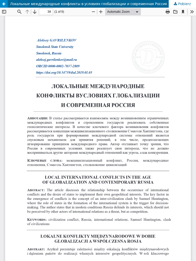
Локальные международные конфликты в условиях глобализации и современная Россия (88, 3)
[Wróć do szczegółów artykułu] (4, 4)
